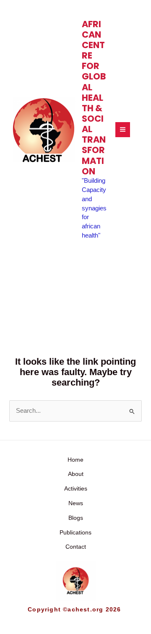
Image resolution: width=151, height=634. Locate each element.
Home (75, 460)
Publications (75, 532)
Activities (75, 489)
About (75, 474)
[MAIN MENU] (122, 129)
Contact (75, 547)
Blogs (75, 518)
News (75, 503)
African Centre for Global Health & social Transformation (94, 97)
